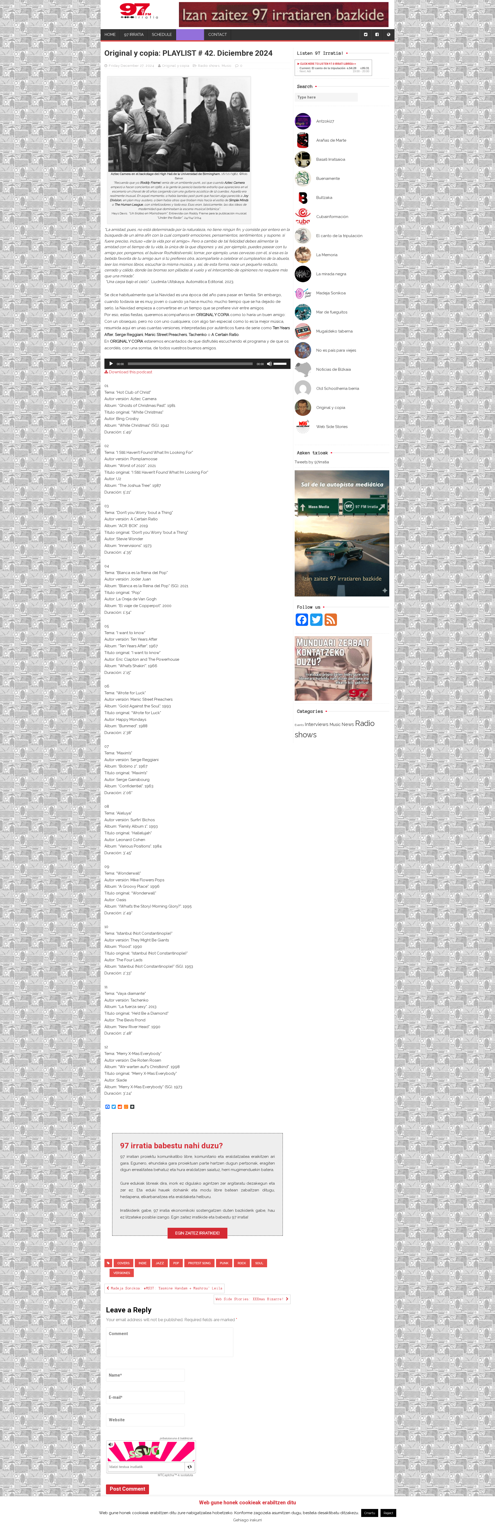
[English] (388, 34)
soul (259, 1263)
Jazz (160, 1263)
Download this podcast (130, 372)
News (348, 724)
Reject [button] (388, 1513)
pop (176, 1263)
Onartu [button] (369, 1513)
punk (224, 1263)
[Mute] (269, 363)
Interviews (316, 724)
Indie (142, 1263)
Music (335, 724)
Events (299, 724)
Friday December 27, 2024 (131, 66)
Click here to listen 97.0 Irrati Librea (326, 63)
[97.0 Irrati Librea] (139, 14)
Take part (190, 34)
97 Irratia (134, 34)
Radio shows (209, 66)
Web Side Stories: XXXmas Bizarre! (251, 1299)
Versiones (121, 1273)
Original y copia (175, 66)
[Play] (111, 363)
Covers (123, 1263)
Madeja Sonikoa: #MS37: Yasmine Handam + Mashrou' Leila (165, 1288)
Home (110, 34)
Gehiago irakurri (247, 1520)
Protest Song (199, 1263)
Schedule (162, 34)
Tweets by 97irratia (312, 462)
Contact (217, 34)
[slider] (281, 363)
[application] (197, 364)
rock (242, 1263)
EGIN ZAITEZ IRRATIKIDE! (197, 1233)
